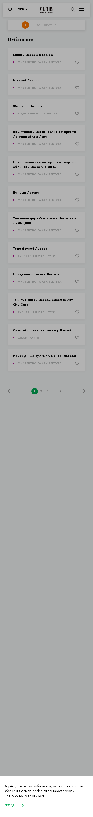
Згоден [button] (10, 805)
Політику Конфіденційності (24, 796)
